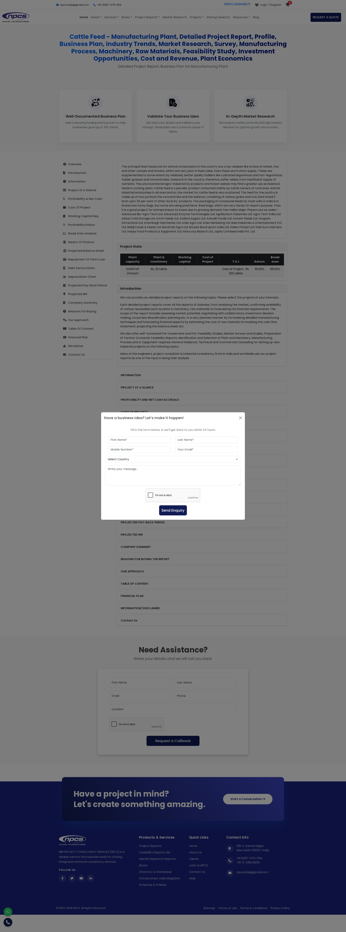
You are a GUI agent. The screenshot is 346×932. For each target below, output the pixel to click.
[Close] (240, 418)
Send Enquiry (173, 510)
